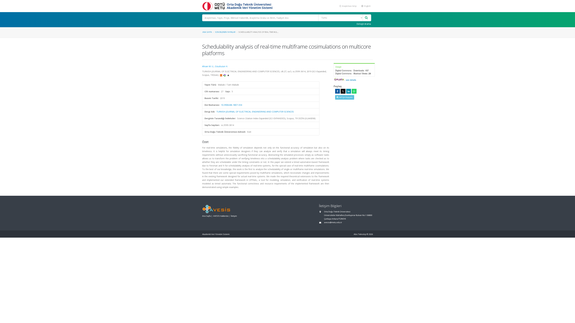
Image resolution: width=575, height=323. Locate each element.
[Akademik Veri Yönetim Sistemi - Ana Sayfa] (214, 6)
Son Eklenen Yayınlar (225, 32)
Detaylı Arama (364, 23)
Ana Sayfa (207, 32)
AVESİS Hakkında (220, 216)
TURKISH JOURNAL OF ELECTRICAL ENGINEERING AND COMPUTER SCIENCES (255, 111)
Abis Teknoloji (360, 234)
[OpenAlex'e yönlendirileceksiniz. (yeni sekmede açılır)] (228, 75)
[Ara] (366, 18)
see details (351, 79)
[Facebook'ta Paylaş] (337, 91)
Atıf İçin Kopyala (345, 97)
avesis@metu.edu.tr (333, 222)
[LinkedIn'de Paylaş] (348, 91)
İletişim (234, 216)
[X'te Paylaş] (343, 91)
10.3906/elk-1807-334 (231, 104)
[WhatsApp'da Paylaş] (354, 91)
